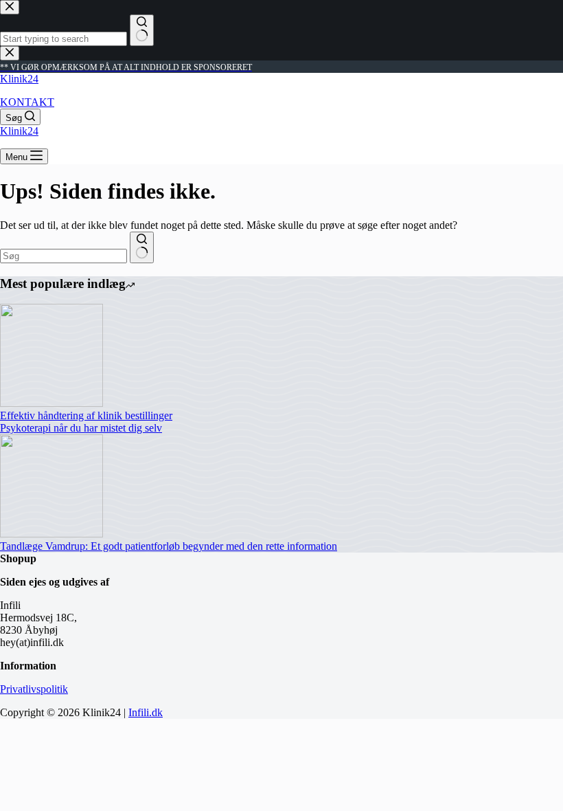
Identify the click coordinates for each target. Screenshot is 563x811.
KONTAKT (27, 102)
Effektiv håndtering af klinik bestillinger (86, 415)
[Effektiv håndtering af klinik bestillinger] (51, 403)
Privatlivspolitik (34, 689)
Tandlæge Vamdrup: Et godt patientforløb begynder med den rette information (168, 546)
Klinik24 (19, 79)
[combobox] (63, 256)
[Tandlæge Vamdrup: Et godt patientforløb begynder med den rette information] (51, 534)
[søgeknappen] (142, 247)
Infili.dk (145, 712)
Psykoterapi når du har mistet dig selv (81, 428)
